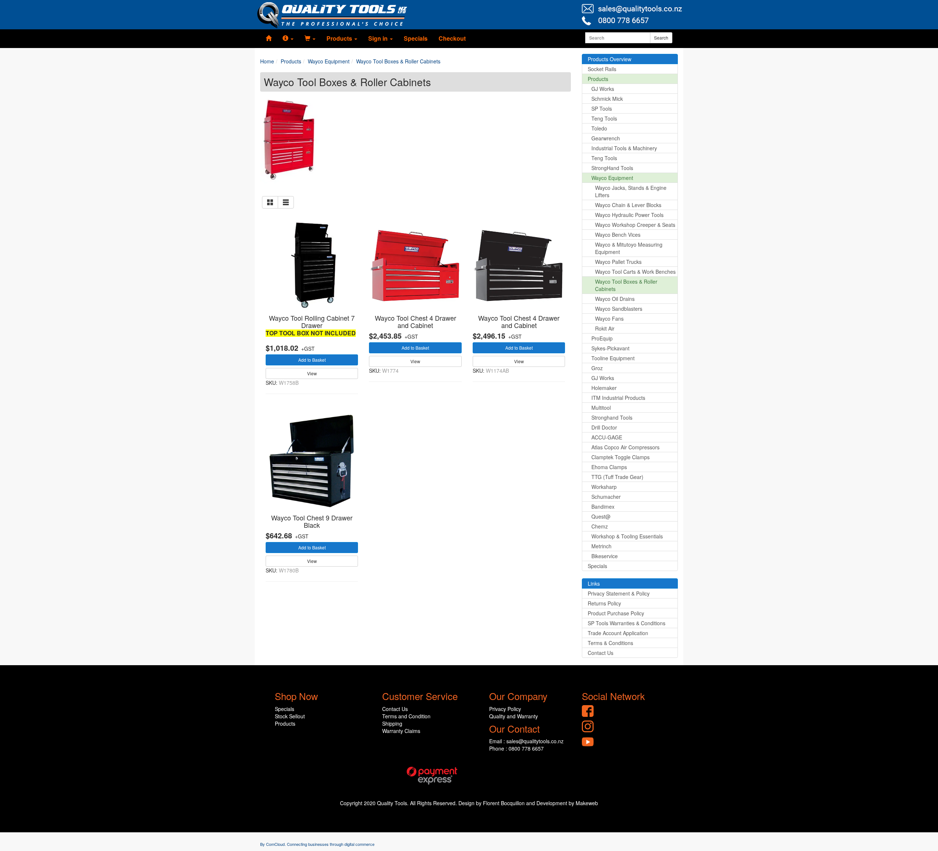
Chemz (599, 526)
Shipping (392, 723)
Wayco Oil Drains (615, 298)
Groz (597, 368)
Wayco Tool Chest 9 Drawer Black (311, 521)
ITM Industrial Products (618, 397)
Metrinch (601, 546)
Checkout (452, 38)
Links (594, 583)
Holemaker (604, 387)
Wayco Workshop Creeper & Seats (635, 224)
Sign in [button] (378, 38)
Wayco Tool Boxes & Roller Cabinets (626, 285)
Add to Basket (312, 360)
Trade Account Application (618, 633)
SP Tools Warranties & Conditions (626, 623)
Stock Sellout (290, 716)
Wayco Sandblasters (618, 308)
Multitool (601, 407)
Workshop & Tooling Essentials (627, 536)
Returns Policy (604, 603)
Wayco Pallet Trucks (618, 261)
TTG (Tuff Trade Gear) (617, 476)
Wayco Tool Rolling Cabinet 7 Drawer (312, 321)
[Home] (268, 38)
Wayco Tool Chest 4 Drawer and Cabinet (415, 321)
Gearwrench (605, 138)
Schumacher (606, 496)
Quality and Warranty (513, 716)
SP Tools (601, 108)
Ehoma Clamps (609, 467)
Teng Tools (604, 118)
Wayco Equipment (612, 177)
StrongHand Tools (612, 168)
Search (661, 37)
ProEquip (602, 338)
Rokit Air (604, 328)
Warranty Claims (401, 730)
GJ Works (602, 88)
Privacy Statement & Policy (619, 593)
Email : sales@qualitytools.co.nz (526, 741)
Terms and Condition (406, 716)
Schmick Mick (607, 98)
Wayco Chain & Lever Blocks (628, 205)
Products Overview (609, 59)
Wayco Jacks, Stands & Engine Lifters (630, 191)
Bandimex (602, 506)
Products (598, 78)
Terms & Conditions (610, 642)
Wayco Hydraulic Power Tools (629, 214)
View (312, 373)
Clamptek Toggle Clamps (620, 457)
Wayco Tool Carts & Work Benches (635, 271)
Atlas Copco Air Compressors (625, 447)
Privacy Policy (505, 708)
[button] (288, 38)
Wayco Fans (609, 318)
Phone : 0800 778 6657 (516, 748)
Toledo (599, 128)
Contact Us (600, 652)
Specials (416, 38)
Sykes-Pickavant (610, 348)
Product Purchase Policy (616, 613)
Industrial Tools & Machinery (624, 148)
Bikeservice (604, 556)
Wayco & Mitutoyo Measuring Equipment (628, 248)
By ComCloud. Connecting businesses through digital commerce (317, 844)
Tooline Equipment (613, 358)
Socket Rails (602, 69)
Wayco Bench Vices (617, 234)
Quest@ (600, 516)
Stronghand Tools (611, 417)
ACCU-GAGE (606, 437)
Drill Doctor (604, 427)
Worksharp (604, 486)
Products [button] (340, 38)
